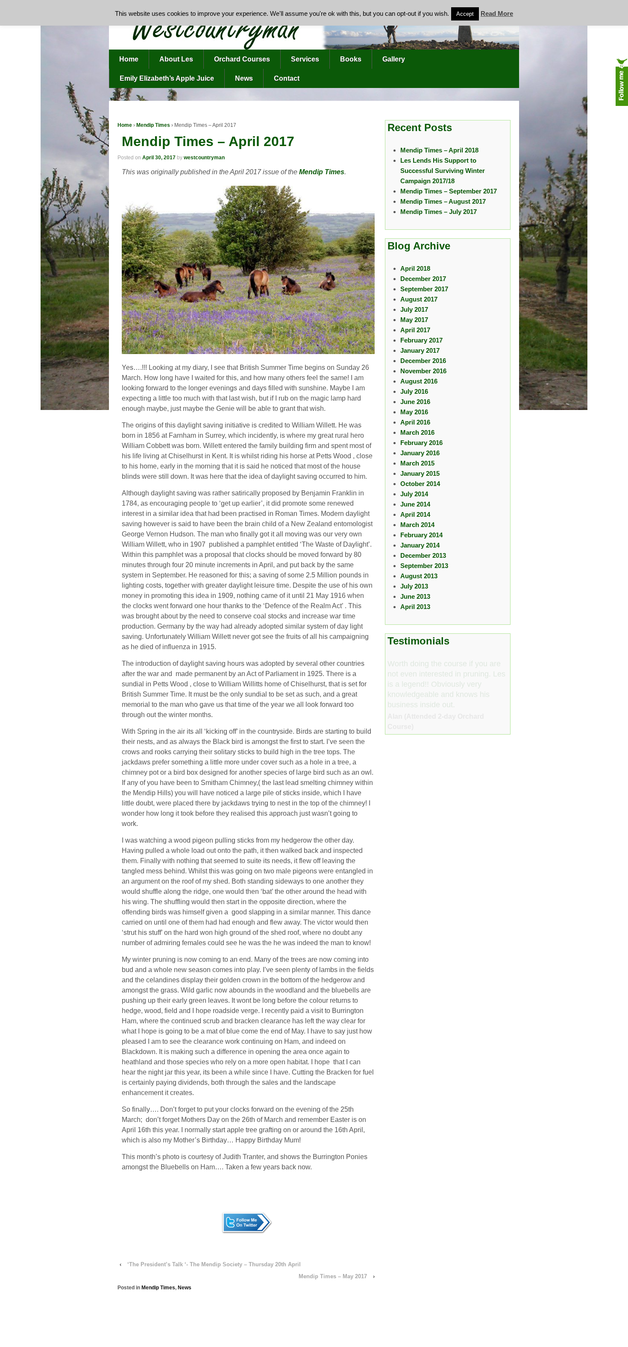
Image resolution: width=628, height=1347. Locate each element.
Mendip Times (153, 125)
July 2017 (414, 309)
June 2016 (415, 401)
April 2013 (415, 606)
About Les (176, 59)
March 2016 (417, 432)
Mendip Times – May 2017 (333, 1276)
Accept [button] (465, 14)
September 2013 (424, 565)
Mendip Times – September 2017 (448, 191)
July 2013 (414, 586)
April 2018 (415, 268)
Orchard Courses (242, 59)
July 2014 (414, 494)
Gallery (393, 59)
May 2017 (414, 319)
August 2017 (418, 299)
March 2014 (417, 524)
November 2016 (423, 371)
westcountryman (204, 158)
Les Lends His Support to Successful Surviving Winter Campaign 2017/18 (442, 170)
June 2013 (415, 596)
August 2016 (418, 381)
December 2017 (423, 278)
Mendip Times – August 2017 (443, 201)
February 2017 (421, 340)
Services (305, 59)
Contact (286, 78)
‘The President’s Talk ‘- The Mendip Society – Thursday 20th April (214, 1264)
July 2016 (414, 391)
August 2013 (418, 576)
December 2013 (423, 555)
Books (350, 59)
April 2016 (415, 422)
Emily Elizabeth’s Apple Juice (167, 78)
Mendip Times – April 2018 (439, 150)
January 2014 (420, 545)
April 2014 (415, 514)
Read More (497, 13)
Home (128, 59)
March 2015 (417, 463)
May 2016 (414, 412)
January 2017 (420, 350)
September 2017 (424, 289)
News (244, 78)
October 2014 (420, 483)
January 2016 (420, 453)
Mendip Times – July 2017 (438, 211)
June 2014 (415, 504)
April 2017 (415, 330)
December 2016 (423, 360)
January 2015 (420, 473)
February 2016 (421, 442)
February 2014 (421, 535)
